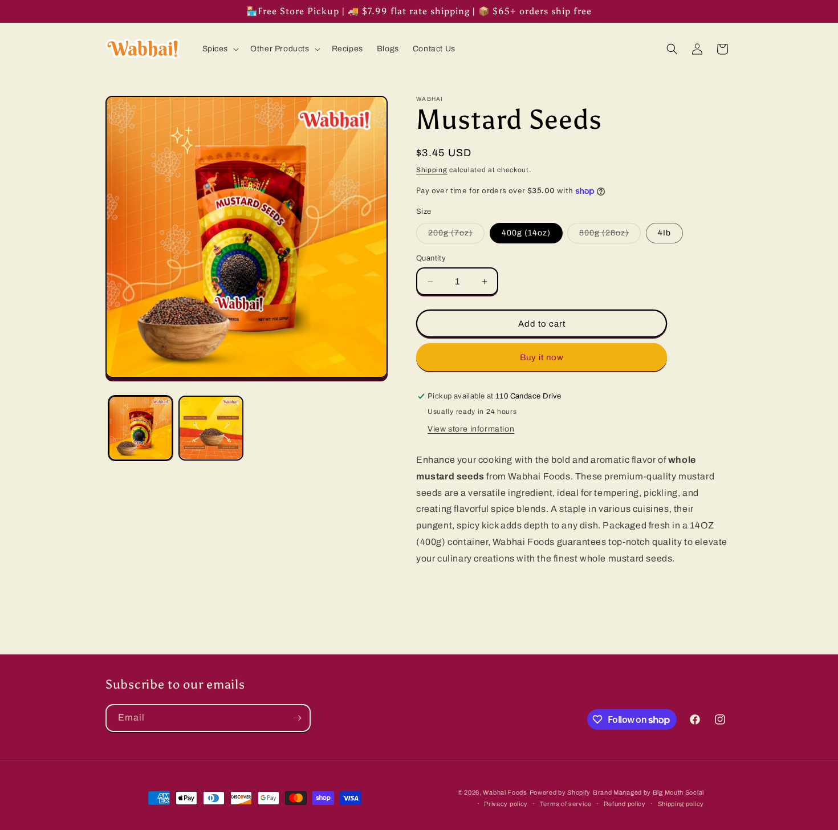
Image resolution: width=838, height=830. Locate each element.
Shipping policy (681, 803)
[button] (220, 49)
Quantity (431, 258)
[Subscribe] (297, 718)
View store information (471, 429)
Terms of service (566, 803)
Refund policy (625, 803)
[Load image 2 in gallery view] (210, 428)
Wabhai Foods (505, 792)
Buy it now (542, 357)
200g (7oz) (456, 235)
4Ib (664, 233)
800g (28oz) (610, 235)
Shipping (432, 170)
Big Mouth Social (678, 792)
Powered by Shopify (560, 792)
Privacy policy (506, 803)
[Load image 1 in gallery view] (140, 428)
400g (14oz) (526, 233)
